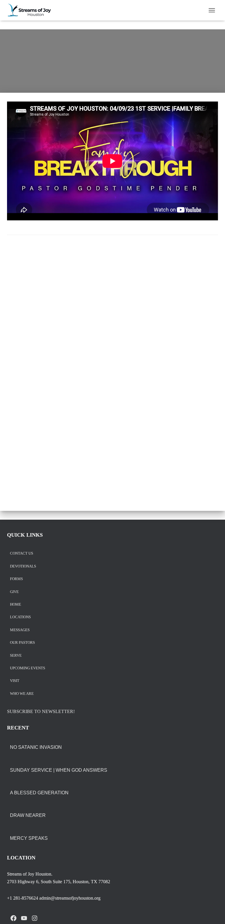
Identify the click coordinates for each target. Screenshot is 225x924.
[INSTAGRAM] (34, 918)
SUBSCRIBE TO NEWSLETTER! (41, 711)
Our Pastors (22, 642)
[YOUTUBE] (24, 918)
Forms (16, 579)
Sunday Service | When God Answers (58, 770)
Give (14, 592)
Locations (20, 617)
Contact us (21, 553)
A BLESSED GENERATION (39, 792)
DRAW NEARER (28, 815)
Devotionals (23, 566)
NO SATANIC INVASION (36, 747)
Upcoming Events (27, 668)
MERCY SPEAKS (29, 838)
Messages (20, 630)
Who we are (22, 693)
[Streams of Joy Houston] (31, 10)
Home (15, 604)
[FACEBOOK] (13, 918)
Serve (16, 655)
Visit (14, 681)
